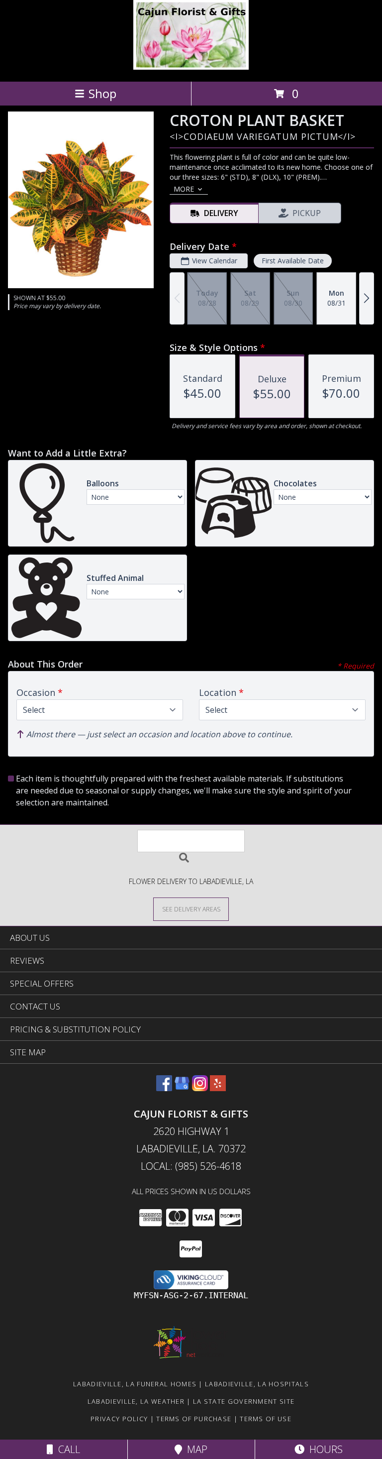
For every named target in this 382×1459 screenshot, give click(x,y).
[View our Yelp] (218, 1088)
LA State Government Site (243, 1401)
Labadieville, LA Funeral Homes (134, 1383)
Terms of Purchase (193, 1418)
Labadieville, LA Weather (136, 1401)
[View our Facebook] (164, 1088)
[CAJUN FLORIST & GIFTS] (191, 67)
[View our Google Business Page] (182, 1088)
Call (66, 1449)
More (184, 189)
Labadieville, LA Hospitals (257, 1383)
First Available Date (293, 260)
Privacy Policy (119, 1418)
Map (194, 1449)
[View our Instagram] (200, 1088)
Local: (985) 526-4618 (191, 1166)
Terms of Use (265, 1418)
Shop (102, 93)
